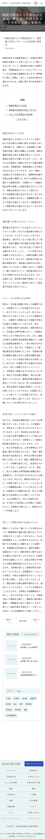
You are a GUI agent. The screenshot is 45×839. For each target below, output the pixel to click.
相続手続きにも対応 (18, 105)
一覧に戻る (22, 621)
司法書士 (17, 698)
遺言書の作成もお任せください (23, 109)
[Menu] (41, 3)
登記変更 (18, 710)
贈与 (15, 704)
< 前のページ (8, 620)
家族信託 (9, 710)
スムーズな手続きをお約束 (21, 114)
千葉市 (8, 698)
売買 (21, 704)
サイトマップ (34, 818)
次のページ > (36, 620)
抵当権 (8, 704)
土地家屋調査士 (11, 715)
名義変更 (33, 698)
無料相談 (29, 704)
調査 (25, 710)
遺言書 (24, 698)
